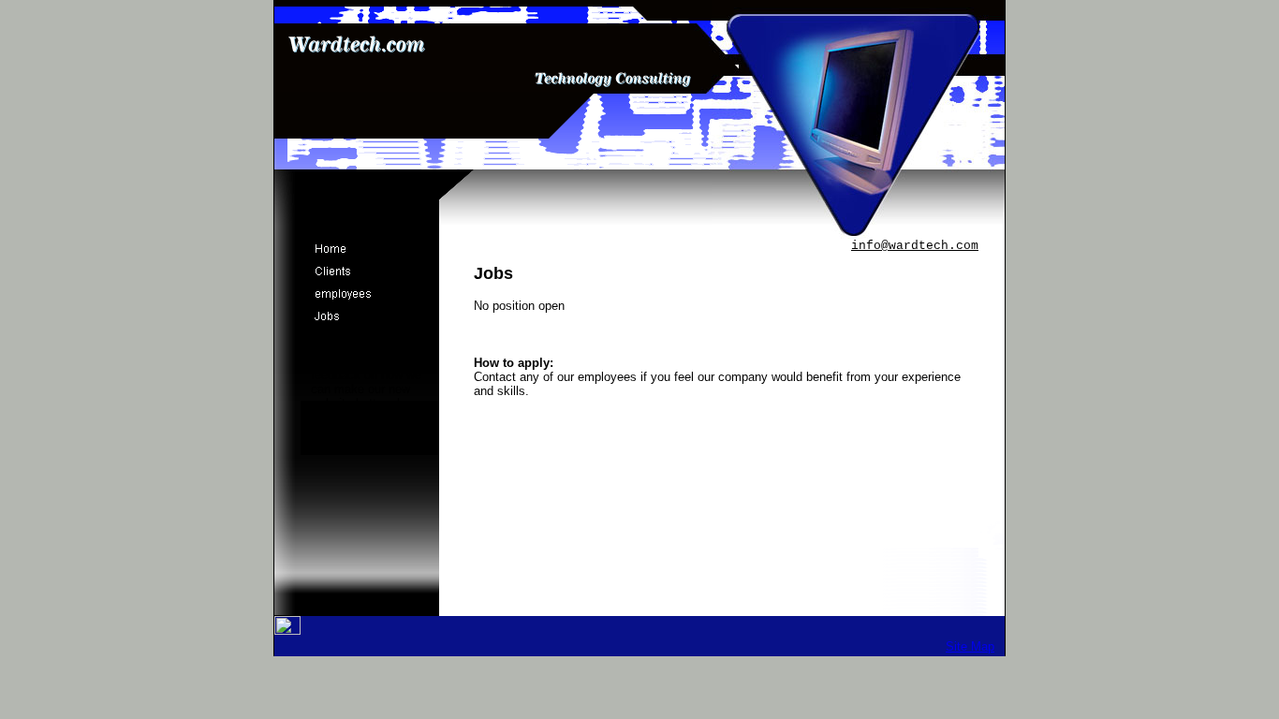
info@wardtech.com (914, 246)
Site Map (970, 646)
